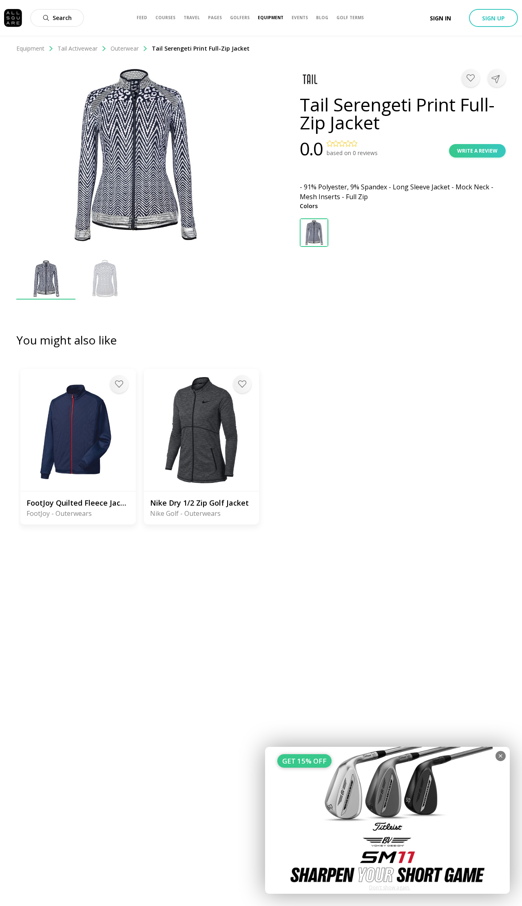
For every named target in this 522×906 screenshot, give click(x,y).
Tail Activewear (77, 48)
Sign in (440, 18)
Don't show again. (389, 887)
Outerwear (125, 48)
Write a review (477, 150)
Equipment (30, 48)
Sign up (493, 18)
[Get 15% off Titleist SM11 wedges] (387, 820)
